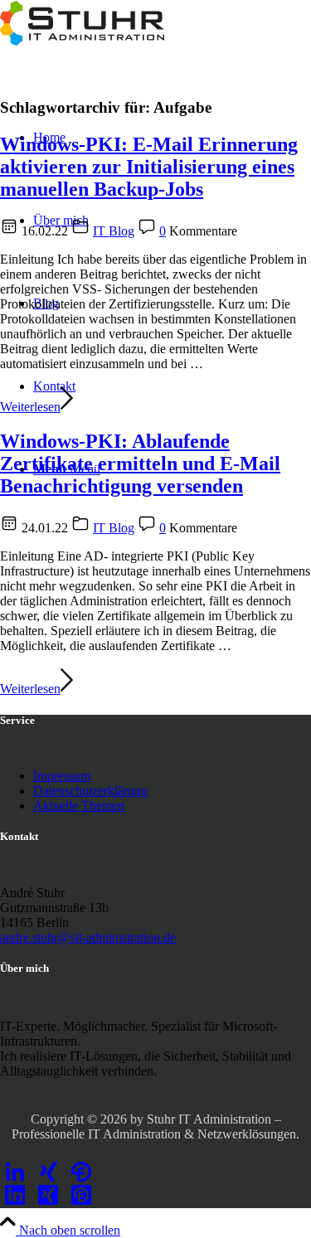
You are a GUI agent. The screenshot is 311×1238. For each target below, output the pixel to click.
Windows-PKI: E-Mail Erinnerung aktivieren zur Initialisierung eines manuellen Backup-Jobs (149, 167)
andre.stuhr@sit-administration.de (88, 937)
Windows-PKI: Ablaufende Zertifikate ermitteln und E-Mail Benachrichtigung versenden (140, 463)
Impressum (61, 776)
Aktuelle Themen (78, 806)
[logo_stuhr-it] (83, 41)
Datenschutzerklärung (90, 791)
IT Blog (113, 231)
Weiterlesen (30, 407)
